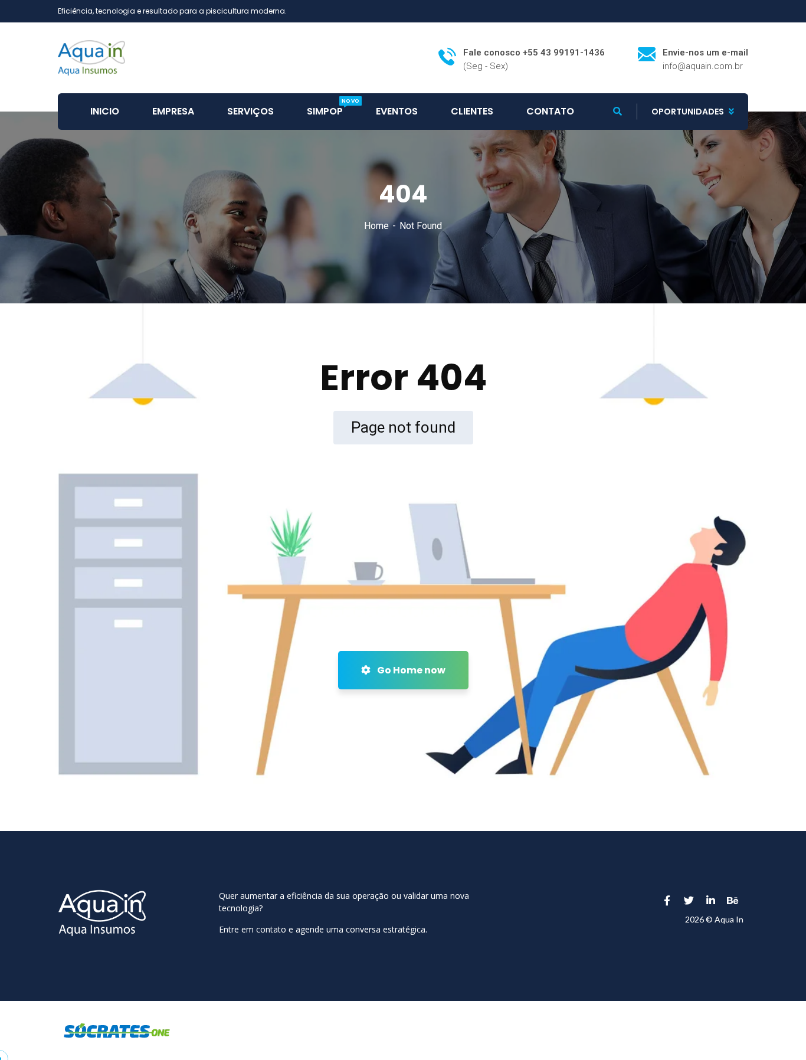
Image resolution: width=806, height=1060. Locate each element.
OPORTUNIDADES (687, 111)
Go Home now (410, 670)
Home (376, 225)
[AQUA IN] (91, 57)
